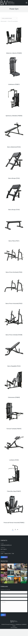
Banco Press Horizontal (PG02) (14, 303)
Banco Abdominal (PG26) (14, 147)
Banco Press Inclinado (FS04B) (14, 334)
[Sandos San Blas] (17, 580)
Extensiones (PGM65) (14, 397)
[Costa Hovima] (10, 580)
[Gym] (4, 567)
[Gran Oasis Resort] (24, 580)
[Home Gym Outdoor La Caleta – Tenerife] (4, 573)
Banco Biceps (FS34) (14, 178)
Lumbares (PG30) (14, 460)
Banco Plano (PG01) (14, 241)
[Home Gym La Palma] (17, 567)
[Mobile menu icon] (26, 3)
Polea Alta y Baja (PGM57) (14, 491)
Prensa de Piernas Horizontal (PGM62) (14, 522)
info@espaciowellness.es (6, 545)
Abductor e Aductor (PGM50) (14, 53)
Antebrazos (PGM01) (14, 84)
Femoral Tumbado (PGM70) (14, 428)
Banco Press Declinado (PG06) (14, 272)
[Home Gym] (10, 567)
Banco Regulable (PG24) (13, 366)
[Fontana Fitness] (24, 567)
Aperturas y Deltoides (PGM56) (14, 115)
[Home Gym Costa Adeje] (17, 573)
